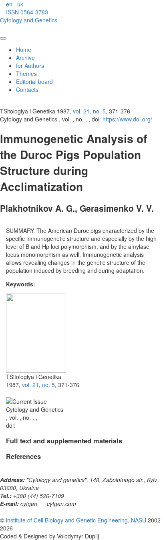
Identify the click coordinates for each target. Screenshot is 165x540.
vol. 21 (81, 111)
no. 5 (99, 111)
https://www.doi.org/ (127, 119)
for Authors (30, 65)
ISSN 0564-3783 (27, 12)
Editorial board (34, 81)
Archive (25, 58)
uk (20, 4)
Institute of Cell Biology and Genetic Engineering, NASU (76, 520)
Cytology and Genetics (28, 20)
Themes (26, 73)
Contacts (27, 89)
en (9, 4)
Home (23, 50)
